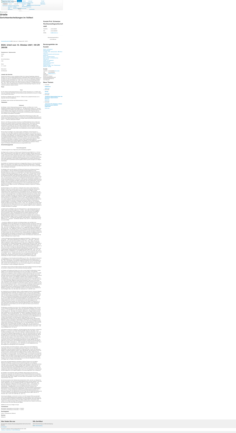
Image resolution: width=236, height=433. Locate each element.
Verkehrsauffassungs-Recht (48, 62)
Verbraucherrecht (46, 61)
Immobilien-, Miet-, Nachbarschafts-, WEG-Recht (52, 51)
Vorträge (29, 4)
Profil (23, 5)
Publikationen (24, 2)
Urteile (9, 41)
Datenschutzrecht (46, 50)
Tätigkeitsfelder (30, 2)
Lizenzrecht (45, 53)
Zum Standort (4, 426)
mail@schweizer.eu (54, 32)
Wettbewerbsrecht (46, 64)
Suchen (19, 8)
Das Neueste (19, 2)
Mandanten (24, 6)
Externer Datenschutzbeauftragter (34, 5)
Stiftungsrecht (46, 59)
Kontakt (42, 1)
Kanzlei (24, 1)
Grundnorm (24, 4)
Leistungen (30, 1)
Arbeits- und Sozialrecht (48, 49)
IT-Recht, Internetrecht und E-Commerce (51, 54)
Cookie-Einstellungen (16, 430)
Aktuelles (19, 1)
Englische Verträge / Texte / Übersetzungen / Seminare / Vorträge (52, 66)
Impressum (43, 2)
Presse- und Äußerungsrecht (49, 56)
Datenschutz (43, 4)
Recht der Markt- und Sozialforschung (50, 57)
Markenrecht (45, 55)
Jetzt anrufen (56, 70)
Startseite (3, 41)
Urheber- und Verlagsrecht (48, 60)
